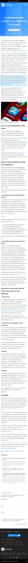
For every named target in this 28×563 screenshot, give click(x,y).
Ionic (2, 238)
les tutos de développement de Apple (14, 53)
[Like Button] (23, 490)
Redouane (14, 33)
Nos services (16, 531)
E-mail (2, 513)
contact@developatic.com (8, 539)
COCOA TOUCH (20, 138)
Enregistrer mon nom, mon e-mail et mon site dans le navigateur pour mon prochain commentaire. (13, 520)
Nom (2, 506)
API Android (18, 153)
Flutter (19, 274)
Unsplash (15, 122)
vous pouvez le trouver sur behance (16, 451)
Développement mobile (14, 30)
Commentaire (4, 499)
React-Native (13, 274)
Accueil (2, 531)
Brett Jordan (9, 122)
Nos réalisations (9, 531)
